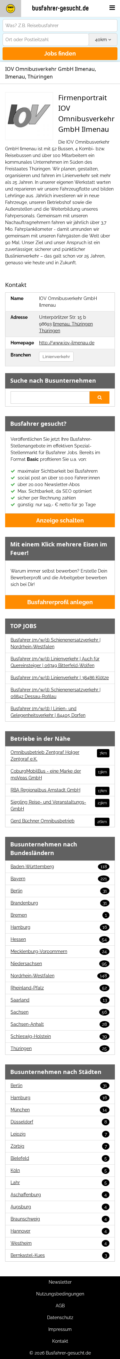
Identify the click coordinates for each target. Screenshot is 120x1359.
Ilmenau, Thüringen (73, 324)
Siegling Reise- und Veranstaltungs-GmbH (59, 805)
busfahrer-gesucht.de (60, 8)
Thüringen (49, 330)
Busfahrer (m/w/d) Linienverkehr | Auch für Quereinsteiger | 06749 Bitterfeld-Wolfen (55, 662)
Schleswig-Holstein (59, 1036)
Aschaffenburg (59, 1194)
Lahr (59, 1182)
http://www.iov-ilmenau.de (66, 342)
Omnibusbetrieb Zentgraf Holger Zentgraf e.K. (59, 756)
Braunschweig (59, 1218)
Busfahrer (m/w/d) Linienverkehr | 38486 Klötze (60, 677)
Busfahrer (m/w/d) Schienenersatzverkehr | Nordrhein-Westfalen (55, 643)
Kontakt (60, 1341)
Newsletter (60, 1282)
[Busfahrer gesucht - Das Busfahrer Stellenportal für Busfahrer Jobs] (10, 8)
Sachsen (59, 1012)
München (59, 1109)
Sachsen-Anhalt (59, 1024)
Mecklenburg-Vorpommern (59, 951)
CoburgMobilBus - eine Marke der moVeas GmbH (59, 774)
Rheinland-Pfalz (59, 987)
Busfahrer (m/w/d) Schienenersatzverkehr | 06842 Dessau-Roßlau (55, 693)
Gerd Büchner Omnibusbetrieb (59, 821)
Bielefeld (59, 1158)
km (101, 39)
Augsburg (59, 1206)
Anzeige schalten (60, 520)
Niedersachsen (59, 963)
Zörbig (59, 1146)
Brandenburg (59, 902)
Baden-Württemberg (59, 866)
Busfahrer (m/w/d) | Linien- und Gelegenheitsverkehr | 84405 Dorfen (48, 712)
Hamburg (59, 927)
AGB (60, 1305)
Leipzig (59, 1134)
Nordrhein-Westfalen (59, 975)
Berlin (59, 890)
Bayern (59, 878)
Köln (59, 1170)
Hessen (59, 939)
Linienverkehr (56, 356)
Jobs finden (60, 53)
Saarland (59, 999)
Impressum (60, 1329)
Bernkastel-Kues (59, 1255)
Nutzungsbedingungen (60, 1293)
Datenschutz (60, 1317)
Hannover (59, 1231)
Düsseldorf (59, 1121)
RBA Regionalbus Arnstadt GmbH (59, 790)
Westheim (59, 1243)
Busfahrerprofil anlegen (60, 602)
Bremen (59, 915)
